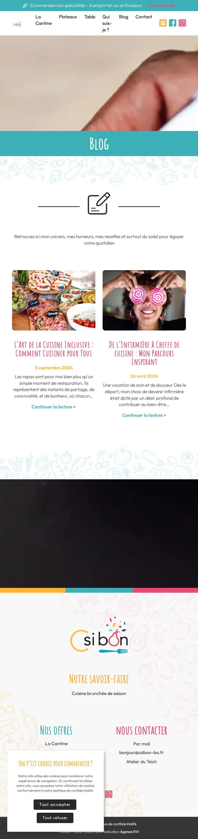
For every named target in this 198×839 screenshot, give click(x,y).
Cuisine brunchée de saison (99, 693)
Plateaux (68, 17)
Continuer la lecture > (54, 407)
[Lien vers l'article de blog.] (53, 300)
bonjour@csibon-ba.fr (141, 752)
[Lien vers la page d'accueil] (16, 23)
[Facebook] (172, 25)
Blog (123, 17)
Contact (143, 17)
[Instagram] (182, 25)
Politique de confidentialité (114, 824)
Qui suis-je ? (107, 23)
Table (89, 17)
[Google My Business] (163, 25)
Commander (162, 5)
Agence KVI (129, 831)
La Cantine (43, 20)
